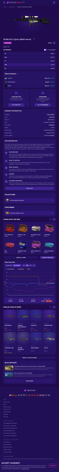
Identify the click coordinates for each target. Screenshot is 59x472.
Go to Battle (16, 104)
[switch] (46, 50)
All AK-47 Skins (7, 444)
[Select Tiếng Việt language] (32, 395)
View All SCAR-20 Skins (29, 357)
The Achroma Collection (9, 433)
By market (17, 265)
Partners (5, 414)
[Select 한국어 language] (43, 395)
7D (24, 265)
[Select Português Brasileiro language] (26, 395)
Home (4, 6)
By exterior (9, 265)
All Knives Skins (7, 452)
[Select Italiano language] (21, 395)
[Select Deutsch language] (15, 395)
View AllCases (21, 257)
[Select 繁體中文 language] (37, 395)
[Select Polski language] (24, 395)
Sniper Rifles (12, 6)
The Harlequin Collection (9, 435)
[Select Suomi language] (48, 395)
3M (30, 265)
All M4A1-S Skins (7, 447)
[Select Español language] (13, 395)
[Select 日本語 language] (40, 395)
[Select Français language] (18, 395)
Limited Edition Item (9, 430)
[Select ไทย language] (46, 395)
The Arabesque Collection (10, 423)
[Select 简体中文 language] (35, 395)
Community (6, 402)
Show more (29, 381)
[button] (9, 321)
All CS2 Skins (6, 442)
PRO (4, 404)
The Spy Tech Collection (9, 425)
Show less (29, 188)
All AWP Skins (7, 449)
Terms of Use (6, 409)
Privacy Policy (7, 407)
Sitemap (5, 416)
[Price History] (17, 74)
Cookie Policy (7, 411)
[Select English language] (10, 395)
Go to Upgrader (43, 104)
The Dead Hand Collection (10, 428)
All (34, 265)
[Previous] (50, 219)
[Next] (54, 219)
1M (27, 265)
